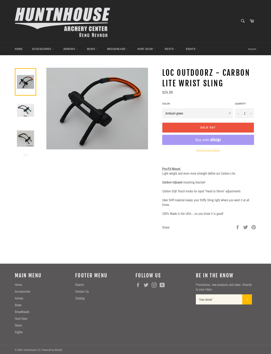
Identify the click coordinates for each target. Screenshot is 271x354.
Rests (169, 49)
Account (252, 49)
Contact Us (82, 291)
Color (166, 103)
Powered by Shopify (52, 350)
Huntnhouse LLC (32, 350)
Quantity (240, 103)
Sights (191, 49)
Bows (91, 49)
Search (79, 284)
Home (19, 49)
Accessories (42, 49)
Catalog (79, 298)
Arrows (69, 49)
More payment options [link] (208, 150)
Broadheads (116, 49)
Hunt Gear (145, 49)
